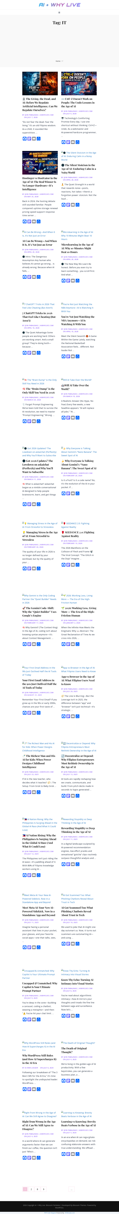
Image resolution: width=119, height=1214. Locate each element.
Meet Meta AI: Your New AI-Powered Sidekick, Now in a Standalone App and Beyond (38, 911)
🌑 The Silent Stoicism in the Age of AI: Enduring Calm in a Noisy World (78, 168)
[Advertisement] (59, 42)
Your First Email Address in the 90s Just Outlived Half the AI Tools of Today (39, 683)
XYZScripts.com (70, 1213)
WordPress (59, 1208)
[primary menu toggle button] (59, 12)
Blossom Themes (79, 1205)
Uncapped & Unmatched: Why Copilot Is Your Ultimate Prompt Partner (39, 986)
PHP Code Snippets (50, 1213)
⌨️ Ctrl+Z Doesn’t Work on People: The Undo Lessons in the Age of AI (78, 102)
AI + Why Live (59, 5)
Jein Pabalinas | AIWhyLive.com (39, 115)
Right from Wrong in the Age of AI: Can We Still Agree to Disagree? (39, 1125)
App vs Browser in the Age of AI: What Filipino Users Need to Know (78, 680)
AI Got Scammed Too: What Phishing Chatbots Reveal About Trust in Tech (77, 911)
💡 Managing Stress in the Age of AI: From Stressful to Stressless (40, 535)
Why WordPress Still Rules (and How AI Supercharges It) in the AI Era (39, 1059)
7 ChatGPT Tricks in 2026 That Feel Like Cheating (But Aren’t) (39, 316)
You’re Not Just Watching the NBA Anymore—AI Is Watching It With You (77, 320)
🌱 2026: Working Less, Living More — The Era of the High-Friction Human (78, 611)
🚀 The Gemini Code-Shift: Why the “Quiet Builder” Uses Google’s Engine (39, 611)
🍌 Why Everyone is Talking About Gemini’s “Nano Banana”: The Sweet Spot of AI (78, 464)
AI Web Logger (31, 1068)
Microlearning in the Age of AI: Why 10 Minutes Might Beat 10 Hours (77, 248)
